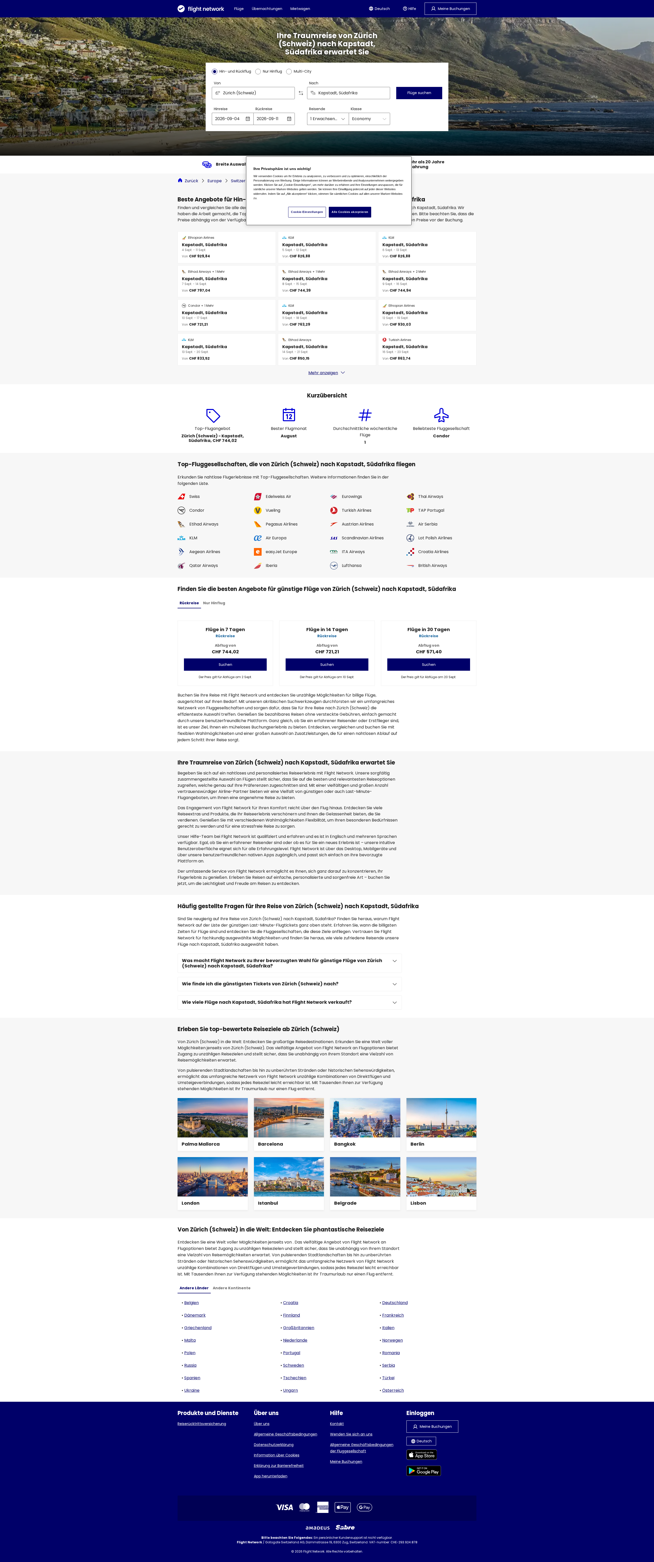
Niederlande (295, 1340)
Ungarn (290, 1390)
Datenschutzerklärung (274, 1444)
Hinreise (221, 108)
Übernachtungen (267, 8)
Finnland (291, 1315)
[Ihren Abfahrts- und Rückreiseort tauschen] (301, 93)
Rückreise (263, 108)
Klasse (356, 108)
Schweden (293, 1365)
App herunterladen (270, 1476)
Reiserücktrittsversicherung (202, 1423)
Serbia (388, 1365)
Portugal (291, 1353)
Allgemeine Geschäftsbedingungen (285, 1434)
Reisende (317, 108)
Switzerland (242, 181)
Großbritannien (298, 1328)
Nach (313, 83)
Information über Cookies (276, 1455)
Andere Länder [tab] (194, 1288)
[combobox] (253, 93)
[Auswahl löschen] (384, 93)
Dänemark (195, 1315)
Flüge (239, 8)
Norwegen (392, 1340)
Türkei (388, 1378)
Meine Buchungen (346, 1461)
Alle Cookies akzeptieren (350, 211)
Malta (190, 1340)
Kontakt (337, 1423)
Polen (189, 1353)
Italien (388, 1328)
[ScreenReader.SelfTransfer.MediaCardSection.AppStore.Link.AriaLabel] (423, 1456)
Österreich (393, 1390)
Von (217, 83)
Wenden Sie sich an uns (351, 1434)
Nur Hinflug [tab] (214, 603)
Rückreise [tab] (189, 603)
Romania (391, 1353)
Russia (190, 1365)
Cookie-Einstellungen (307, 211)
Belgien (191, 1303)
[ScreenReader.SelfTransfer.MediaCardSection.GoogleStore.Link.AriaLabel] (423, 1472)
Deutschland (395, 1303)
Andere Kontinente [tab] (232, 1288)
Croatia (290, 1303)
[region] (329, 190)
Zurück (191, 181)
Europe (214, 181)
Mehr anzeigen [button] (323, 373)
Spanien (192, 1378)
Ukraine (192, 1390)
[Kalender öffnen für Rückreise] (289, 118)
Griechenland (198, 1328)
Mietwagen (300, 8)
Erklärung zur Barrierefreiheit (279, 1465)
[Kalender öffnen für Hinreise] (247, 118)
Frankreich (393, 1315)
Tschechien (294, 1378)
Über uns (262, 1423)
